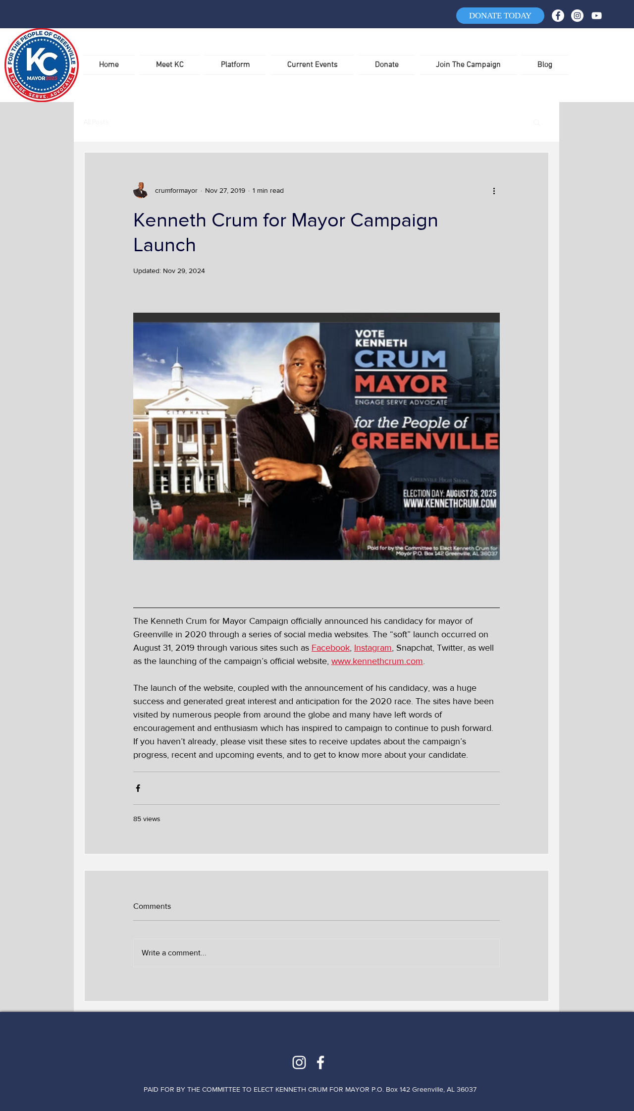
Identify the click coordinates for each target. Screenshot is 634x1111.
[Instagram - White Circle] (577, 15)
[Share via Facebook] (138, 788)
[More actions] (494, 190)
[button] (536, 122)
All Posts (96, 121)
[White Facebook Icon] (320, 1062)
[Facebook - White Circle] (558, 15)
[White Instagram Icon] (299, 1062)
